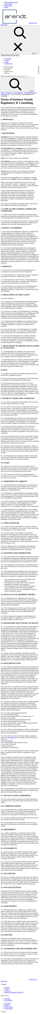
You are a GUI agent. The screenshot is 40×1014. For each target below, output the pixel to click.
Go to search (8, 4)
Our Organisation (18, 93)
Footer (6, 7)
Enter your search (6, 76)
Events (6, 62)
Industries (7, 70)
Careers (6, 60)
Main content (8, 5)
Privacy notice (8, 1007)
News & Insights (8, 67)
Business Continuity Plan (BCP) (13, 992)
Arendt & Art (8, 63)
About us (6, 73)
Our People (7, 58)
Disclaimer (7, 1003)
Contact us (7, 991)
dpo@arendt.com (11, 737)
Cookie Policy (8, 1008)
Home (2, 93)
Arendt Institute (8, 71)
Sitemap (6, 1005)
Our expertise (8, 68)
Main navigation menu (11, 2)
